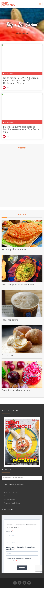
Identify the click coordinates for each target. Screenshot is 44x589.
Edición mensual (9, 499)
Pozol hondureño (10, 319)
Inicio (18, 33)
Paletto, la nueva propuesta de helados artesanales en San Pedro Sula (21, 129)
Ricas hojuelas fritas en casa (16, 249)
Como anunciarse (9, 496)
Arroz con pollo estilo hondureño (18, 284)
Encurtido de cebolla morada (16, 390)
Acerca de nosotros (10, 492)
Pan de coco (8, 355)
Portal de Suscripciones (12, 503)
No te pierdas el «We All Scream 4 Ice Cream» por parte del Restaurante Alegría (22, 80)
